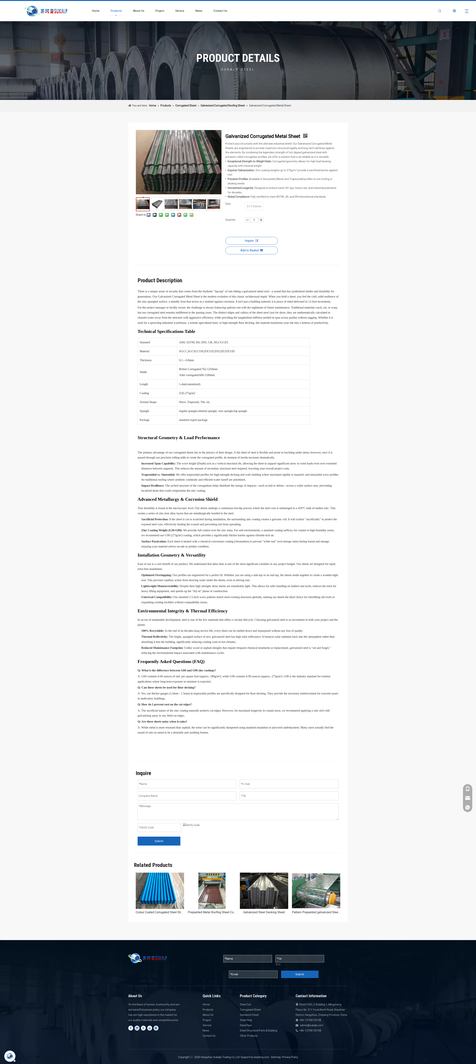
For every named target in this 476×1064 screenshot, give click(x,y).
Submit (159, 841)
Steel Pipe (246, 1025)
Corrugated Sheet (250, 1009)
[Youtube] (149, 1028)
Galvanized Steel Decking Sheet (264, 912)
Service (179, 10)
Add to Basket (249, 250)
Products (116, 10)
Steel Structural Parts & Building (258, 1030)
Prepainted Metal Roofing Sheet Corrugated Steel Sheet (212, 912)
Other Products (249, 1035)
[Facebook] (130, 1028)
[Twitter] (143, 1028)
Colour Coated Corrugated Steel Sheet (160, 912)
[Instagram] (156, 1028)
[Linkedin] (137, 1028)
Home (95, 10)
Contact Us (220, 10)
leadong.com (261, 1057)
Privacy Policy (290, 1057)
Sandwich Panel (249, 1014)
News (198, 10)
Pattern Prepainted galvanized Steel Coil (316, 912)
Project (159, 10)
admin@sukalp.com (311, 1025)
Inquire (249, 240)
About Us (138, 10)
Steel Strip (246, 1020)
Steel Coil (245, 1004)
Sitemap (276, 1057)
